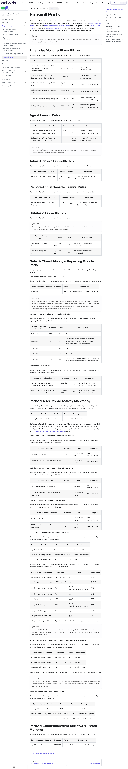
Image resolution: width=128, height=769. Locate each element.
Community (81, 3)
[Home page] (31, 8)
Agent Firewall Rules (112, 15)
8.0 (3, 8)
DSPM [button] (59, 3)
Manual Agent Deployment (54, 28)
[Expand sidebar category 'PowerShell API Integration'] (25, 67)
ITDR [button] (67, 3)
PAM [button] (31, 3)
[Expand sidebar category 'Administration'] (25, 63)
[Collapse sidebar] (14, 767)
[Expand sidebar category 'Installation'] (25, 60)
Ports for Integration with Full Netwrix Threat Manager (114, 40)
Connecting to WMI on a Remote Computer (50, 431)
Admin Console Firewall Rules (114, 18)
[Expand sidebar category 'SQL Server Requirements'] (25, 34)
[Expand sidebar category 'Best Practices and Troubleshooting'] (25, 71)
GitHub (101, 3)
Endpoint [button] (50, 3)
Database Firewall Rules (113, 26)
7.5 (7, 8)
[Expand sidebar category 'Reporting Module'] (25, 75)
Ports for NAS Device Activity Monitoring (114, 35)
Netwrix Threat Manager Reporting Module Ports (113, 30)
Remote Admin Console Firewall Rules (115, 22)
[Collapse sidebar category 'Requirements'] (25, 25)
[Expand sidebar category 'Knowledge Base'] (25, 85)
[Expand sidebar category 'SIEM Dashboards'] (25, 82)
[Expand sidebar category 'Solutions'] (25, 22)
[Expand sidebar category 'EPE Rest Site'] (25, 79)
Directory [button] (39, 3)
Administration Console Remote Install (57, 26)
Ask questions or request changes (43, 753)
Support (92, 3)
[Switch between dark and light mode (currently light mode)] (108, 3)
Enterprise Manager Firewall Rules (114, 11)
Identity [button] (22, 3)
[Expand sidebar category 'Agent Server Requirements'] (25, 38)
